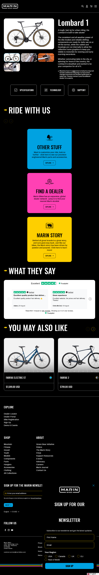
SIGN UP (7, 505)
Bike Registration (11, 420)
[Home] (10, 6)
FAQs (38, 453)
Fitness (7, 447)
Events (39, 459)
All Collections (10, 473)
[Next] (93, 329)
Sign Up (7, 422)
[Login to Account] (86, 6)
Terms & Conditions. (36, 498)
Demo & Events (11, 425)
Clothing (7, 470)
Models (7, 456)
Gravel (7, 450)
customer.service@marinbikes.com (15, 552)
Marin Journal (42, 467)
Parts (6, 462)
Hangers (7, 464)
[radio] (50, 377)
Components (9, 459)
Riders (39, 447)
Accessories (9, 467)
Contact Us (41, 470)
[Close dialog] (93, 485)
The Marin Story (43, 450)
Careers (39, 464)
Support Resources (44, 456)
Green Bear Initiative (45, 444)
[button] (91, 6)
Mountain (8, 444)
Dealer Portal (10, 417)
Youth (6, 453)
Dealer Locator (10, 414)
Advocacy (40, 462)
